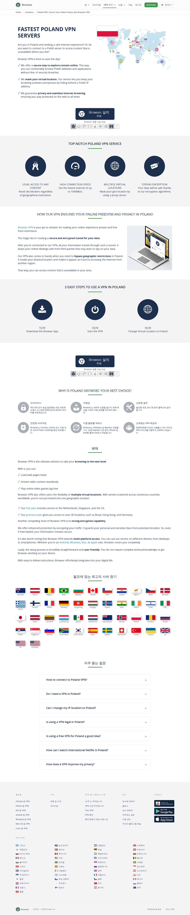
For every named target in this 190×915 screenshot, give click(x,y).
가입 (130, 5)
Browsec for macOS (111, 126)
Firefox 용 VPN (22, 806)
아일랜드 (62, 871)
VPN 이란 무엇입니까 (94, 806)
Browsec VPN (25, 227)
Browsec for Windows (105, 126)
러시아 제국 (24, 854)
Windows (75, 542)
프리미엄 (96, 5)
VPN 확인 (89, 815)
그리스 (22, 845)
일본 (21, 879)
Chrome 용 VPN (23, 801)
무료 (99, 114)
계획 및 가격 (55, 801)
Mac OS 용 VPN (23, 824)
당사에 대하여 (128, 801)
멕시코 (22, 858)
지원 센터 (126, 819)
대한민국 (23, 849)
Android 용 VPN (22, 815)
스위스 (22, 866)
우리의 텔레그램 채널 (131, 824)
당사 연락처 (127, 810)
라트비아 (141, 849)
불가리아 (23, 862)
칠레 (100, 879)
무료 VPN (89, 810)
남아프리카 (63, 845)
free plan (31, 508)
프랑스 (22, 887)
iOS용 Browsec (95, 126)
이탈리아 (102, 875)
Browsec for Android (100, 126)
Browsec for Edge (84, 126)
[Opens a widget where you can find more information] (177, 910)
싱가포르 (141, 866)
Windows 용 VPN (23, 819)
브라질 (61, 862)
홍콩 (21, 892)
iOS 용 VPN (21, 810)
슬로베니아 (103, 866)
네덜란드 (102, 845)
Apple (94, 542)
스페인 (61, 866)
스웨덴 (140, 862)
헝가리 (101, 887)
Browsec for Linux (116, 126)
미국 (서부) (102, 858)
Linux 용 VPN (22, 828)
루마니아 (62, 854)
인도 (139, 875)
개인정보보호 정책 (154, 909)
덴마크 (61, 849)
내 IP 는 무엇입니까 (93, 801)
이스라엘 (62, 875)
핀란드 (61, 887)
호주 (139, 887)
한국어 (168, 5)
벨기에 (140, 858)
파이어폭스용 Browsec (78, 126)
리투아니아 (142, 854)
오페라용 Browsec (89, 126)
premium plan (34, 514)
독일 (100, 849)
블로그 (125, 806)
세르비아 (102, 862)
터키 (100, 883)
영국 (100, 871)
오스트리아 (142, 871)
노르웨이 (141, 845)
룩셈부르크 (103, 854)
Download (151, 5)
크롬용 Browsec (73, 126)
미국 (60, 858)
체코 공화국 (64, 879)
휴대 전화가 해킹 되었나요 (96, 819)
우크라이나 (24, 875)
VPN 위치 (108, 5)
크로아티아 (24, 883)
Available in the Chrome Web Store (164, 803)
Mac (84, 542)
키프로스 (62, 883)
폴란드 (140, 883)
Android (64, 542)
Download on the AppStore (164, 819)
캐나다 (140, 879)
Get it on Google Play (164, 811)
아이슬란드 (24, 871)
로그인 (138, 5)
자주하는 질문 (128, 815)
